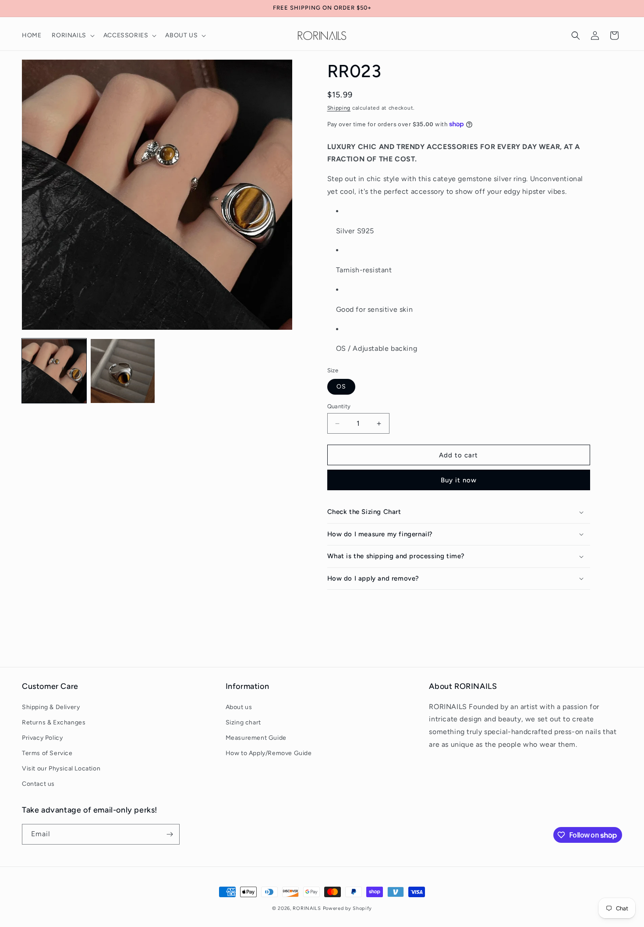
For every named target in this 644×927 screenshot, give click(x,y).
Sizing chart (243, 722)
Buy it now (459, 480)
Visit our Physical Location (61, 769)
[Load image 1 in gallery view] (54, 371)
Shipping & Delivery (51, 707)
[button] (72, 35)
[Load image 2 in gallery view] (123, 371)
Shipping (339, 108)
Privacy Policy (42, 738)
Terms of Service (47, 753)
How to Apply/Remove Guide (269, 753)
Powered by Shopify (347, 908)
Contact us (38, 784)
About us (239, 707)
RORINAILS (307, 908)
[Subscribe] (169, 834)
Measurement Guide (256, 738)
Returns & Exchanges (53, 722)
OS (341, 386)
